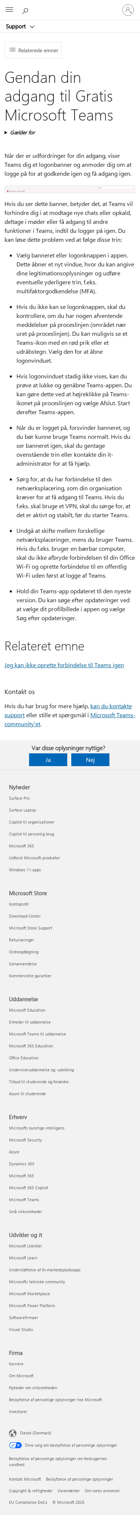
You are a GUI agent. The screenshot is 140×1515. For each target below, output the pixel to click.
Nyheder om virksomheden (33, 1387)
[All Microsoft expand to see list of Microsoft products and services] (9, 10)
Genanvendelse (23, 963)
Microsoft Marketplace (29, 1293)
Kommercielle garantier (30, 975)
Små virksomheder (25, 1211)
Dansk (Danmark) (35, 1433)
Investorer (18, 1411)
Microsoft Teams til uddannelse (37, 1034)
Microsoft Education (27, 1010)
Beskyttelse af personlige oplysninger (79, 1479)
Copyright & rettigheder (31, 1490)
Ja (48, 759)
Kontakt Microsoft (25, 1479)
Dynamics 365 (21, 1163)
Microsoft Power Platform (32, 1305)
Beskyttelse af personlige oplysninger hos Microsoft (55, 1399)
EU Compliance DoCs (28, 1502)
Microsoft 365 (21, 846)
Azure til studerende (27, 1093)
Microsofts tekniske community (37, 1281)
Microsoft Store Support (30, 928)
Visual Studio (21, 1329)
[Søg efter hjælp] (26, 10)
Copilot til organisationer (32, 822)
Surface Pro (19, 798)
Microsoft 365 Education (31, 1046)
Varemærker (68, 1490)
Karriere (16, 1363)
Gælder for (22, 132)
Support (16, 26)
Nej (90, 759)
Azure (14, 1152)
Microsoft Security (25, 1140)
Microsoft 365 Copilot (28, 1187)
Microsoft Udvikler (25, 1246)
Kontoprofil (19, 904)
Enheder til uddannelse (30, 1022)
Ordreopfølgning (23, 952)
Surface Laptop (22, 810)
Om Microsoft (21, 1375)
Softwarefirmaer (23, 1317)
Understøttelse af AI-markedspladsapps (45, 1269)
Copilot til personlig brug (31, 834)
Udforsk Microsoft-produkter (34, 857)
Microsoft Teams (24, 1199)
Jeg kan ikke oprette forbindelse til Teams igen (64, 665)
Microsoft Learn (23, 1258)
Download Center (25, 916)
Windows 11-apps (25, 869)
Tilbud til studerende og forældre (39, 1081)
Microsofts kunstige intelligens (37, 1128)
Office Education (23, 1057)
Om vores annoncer (102, 1490)
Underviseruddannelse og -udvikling (41, 1069)
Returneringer (21, 940)
